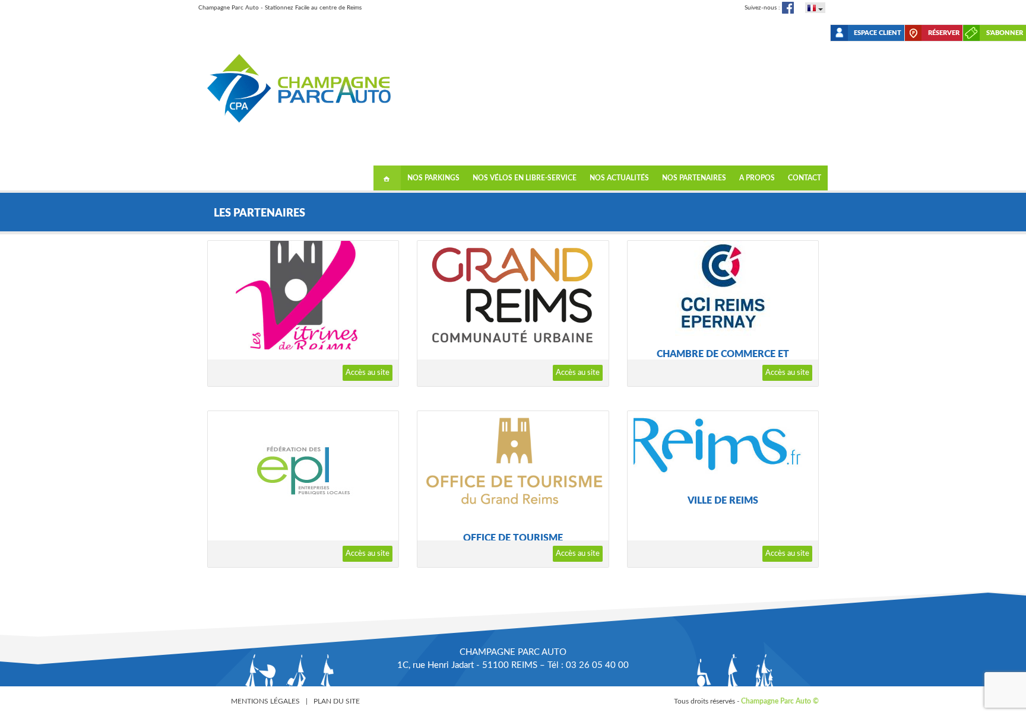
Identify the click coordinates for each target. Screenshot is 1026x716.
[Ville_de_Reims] (723, 446)
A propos (757, 178)
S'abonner (1004, 33)
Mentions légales (265, 701)
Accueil (387, 178)
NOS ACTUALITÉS (619, 178)
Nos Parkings (433, 178)
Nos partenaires (694, 178)
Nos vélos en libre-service (525, 178)
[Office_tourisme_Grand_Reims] (512, 465)
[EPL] (303, 470)
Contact (804, 178)
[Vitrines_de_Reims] (303, 295)
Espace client (877, 33)
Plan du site (337, 701)
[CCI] (723, 288)
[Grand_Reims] (512, 295)
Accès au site (368, 373)
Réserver (944, 33)
